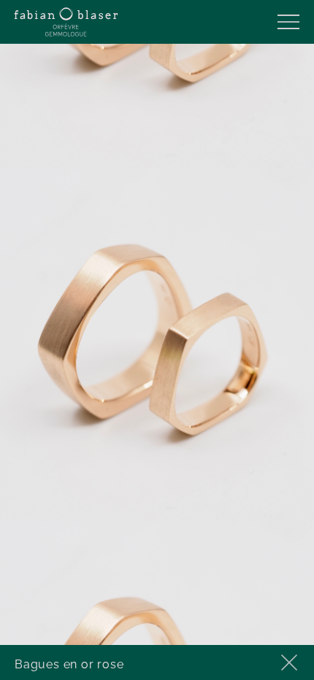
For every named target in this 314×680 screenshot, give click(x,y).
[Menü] (288, 22)
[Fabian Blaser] (66, 22)
